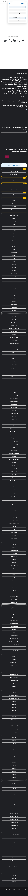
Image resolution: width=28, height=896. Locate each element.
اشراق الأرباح (14, 310)
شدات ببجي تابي (14, 385)
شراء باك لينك (14, 315)
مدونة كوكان (14, 243)
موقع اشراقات (14, 206)
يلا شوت (14, 544)
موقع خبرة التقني (14, 252)
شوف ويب (14, 230)
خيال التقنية (14, 227)
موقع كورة (14, 783)
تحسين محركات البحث (14, 188)
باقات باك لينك (14, 325)
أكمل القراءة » (22, 62)
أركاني (14, 295)
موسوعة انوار (14, 307)
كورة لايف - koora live (14, 813)
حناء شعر (14, 483)
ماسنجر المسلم (14, 194)
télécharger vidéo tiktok (14, 869)
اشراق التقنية (14, 218)
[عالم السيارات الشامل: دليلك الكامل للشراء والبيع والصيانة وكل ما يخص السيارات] (14, 140)
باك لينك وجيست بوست (14, 349)
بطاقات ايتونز (14, 465)
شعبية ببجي (14, 462)
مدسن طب (14, 346)
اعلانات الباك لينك (14, 331)
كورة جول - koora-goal (14, 698)
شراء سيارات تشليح (14, 638)
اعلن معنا (5, 889)
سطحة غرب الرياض (14, 623)
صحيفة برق (14, 203)
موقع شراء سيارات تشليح (14, 641)
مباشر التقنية (14, 298)
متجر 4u (14, 425)
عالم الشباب (14, 180)
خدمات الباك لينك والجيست (14, 501)
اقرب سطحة (14, 629)
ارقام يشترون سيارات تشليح (14, 644)
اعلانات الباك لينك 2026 (14, 343)
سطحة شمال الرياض (14, 620)
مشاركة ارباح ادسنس (14, 174)
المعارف (14, 276)
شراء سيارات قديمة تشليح (14, 650)
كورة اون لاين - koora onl (14, 722)
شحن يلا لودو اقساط (14, 398)
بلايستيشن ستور (14, 468)
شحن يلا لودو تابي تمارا (14, 434)
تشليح (14, 632)
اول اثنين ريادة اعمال (14, 171)
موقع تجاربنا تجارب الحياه (14, 523)
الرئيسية (18, 36)
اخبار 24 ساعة (14, 364)
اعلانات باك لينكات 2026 (14, 834)
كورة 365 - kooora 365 (14, 728)
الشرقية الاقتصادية (14, 236)
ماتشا (14, 489)
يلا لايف (14, 668)
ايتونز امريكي (14, 392)
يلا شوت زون (14, 845)
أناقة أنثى (14, 255)
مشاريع (14, 529)
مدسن (14, 261)
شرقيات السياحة (14, 304)
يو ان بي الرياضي (14, 358)
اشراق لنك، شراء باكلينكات (14, 328)
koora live (14, 707)
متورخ (14, 258)
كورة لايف (14, 743)
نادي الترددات (14, 270)
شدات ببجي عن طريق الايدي (14, 428)
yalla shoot (14, 547)
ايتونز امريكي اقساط (14, 441)
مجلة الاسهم (14, 233)
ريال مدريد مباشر (14, 556)
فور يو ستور (14, 422)
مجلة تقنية (14, 355)
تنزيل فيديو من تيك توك (14, 857)
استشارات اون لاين (14, 273)
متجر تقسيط (14, 410)
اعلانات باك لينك (14, 532)
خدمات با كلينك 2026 (14, 520)
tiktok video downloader (14, 866)
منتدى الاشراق (14, 340)
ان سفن (14, 221)
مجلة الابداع (14, 267)
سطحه (14, 610)
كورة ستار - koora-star (14, 695)
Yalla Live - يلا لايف (14, 719)
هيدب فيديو (14, 279)
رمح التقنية (14, 282)
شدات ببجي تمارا (14, 379)
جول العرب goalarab (14, 662)
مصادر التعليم (14, 352)
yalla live (14, 686)
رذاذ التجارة (14, 285)
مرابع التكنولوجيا (14, 224)
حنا (14, 486)
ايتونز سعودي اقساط (14, 395)
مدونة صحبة (14, 301)
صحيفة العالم (14, 371)
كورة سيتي (14, 659)
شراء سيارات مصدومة (14, 647)
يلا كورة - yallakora (14, 725)
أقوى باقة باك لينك (14, 517)
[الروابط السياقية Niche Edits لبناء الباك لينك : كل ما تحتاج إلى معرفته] (14, 118)
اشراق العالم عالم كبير (14, 337)
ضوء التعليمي (14, 200)
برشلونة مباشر (14, 553)
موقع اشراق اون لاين (14, 209)
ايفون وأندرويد (23, 47)
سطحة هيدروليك (14, 617)
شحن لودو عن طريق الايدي (14, 459)
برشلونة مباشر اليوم (14, 677)
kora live (14, 740)
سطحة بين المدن (14, 614)
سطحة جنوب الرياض (14, 626)
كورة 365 (14, 656)
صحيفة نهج (14, 246)
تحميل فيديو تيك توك (14, 860)
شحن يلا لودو (14, 456)
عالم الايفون (14, 239)
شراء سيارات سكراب (14, 635)
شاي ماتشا (14, 493)
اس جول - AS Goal (14, 731)
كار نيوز (14, 249)
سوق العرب (14, 507)
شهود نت (14, 291)
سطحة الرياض (14, 607)
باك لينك (14, 535)
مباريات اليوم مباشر (14, 550)
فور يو (14, 447)
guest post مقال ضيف (14, 504)
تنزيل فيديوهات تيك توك (14, 863)
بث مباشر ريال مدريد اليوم (14, 665)
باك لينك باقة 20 (14, 510)
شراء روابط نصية (14, 322)
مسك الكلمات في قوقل (14, 215)
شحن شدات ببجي (14, 450)
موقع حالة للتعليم (14, 361)
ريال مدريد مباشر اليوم (14, 674)
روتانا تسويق (14, 264)
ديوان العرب (14, 526)
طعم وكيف (14, 288)
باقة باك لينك (14, 185)
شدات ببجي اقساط (14, 376)
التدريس (14, 334)
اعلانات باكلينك (14, 538)
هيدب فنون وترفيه (14, 368)
